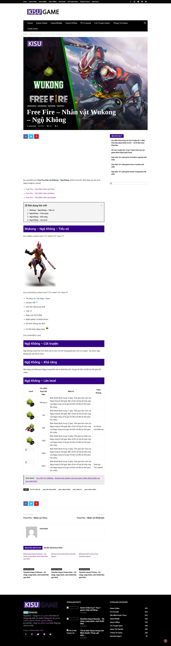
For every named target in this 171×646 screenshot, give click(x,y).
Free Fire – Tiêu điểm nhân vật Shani (40, 189)
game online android (64, 489)
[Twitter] (138, 1)
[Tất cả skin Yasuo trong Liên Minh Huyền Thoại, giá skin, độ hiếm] (72, 633)
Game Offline (53, 1)
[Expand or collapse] (101, 205)
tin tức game (43, 616)
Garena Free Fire (36, 34)
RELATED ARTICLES (33, 548)
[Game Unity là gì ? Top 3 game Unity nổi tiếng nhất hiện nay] (72, 611)
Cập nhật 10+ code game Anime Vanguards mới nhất (128, 173)
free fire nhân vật (35, 489)
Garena (34, 180)
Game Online (33, 1)
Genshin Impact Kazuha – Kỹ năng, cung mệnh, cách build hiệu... (92, 621)
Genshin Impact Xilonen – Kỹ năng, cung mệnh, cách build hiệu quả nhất (36, 574)
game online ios (77, 489)
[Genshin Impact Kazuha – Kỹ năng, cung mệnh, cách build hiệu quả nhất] (72, 622)
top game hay (43, 623)
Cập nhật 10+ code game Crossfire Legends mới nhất (129, 158)
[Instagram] (134, 1)
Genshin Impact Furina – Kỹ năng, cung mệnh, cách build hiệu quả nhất (91, 574)
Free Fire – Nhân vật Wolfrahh (90, 518)
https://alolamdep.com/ (33, 630)
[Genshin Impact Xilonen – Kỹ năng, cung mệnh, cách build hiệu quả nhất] (36, 561)
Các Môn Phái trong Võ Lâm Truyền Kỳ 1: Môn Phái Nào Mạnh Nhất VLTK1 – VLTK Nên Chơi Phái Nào (128, 143)
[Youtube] (146, 1)
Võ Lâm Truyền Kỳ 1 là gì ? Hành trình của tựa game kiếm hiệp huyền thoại (128, 151)
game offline (46, 620)
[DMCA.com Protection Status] (30, 613)
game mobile (34, 620)
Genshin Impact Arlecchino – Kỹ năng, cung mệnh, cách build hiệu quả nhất (63, 574)
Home (25, 1)
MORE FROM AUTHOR (53, 548)
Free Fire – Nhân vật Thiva (35, 518)
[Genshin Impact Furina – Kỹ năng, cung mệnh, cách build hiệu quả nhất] (91, 561)
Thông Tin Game (85, 1)
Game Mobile (43, 1)
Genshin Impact (29, 569)
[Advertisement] (105, 12)
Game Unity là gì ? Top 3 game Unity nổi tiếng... (90, 609)
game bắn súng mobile (49, 489)
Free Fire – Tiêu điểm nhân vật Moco (40, 193)
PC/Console (62, 1)
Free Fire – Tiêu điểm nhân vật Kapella (41, 197)
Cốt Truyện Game (73, 1)
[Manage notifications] (165, 641)
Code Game (95, 1)
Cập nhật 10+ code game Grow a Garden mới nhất (127, 166)
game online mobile (90, 489)
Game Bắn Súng (42, 106)
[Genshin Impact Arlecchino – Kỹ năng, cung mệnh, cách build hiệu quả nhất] (64, 561)
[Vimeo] (142, 1)
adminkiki (32, 126)
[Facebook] (130, 1)
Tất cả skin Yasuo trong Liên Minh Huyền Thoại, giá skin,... (92, 633)
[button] (145, 23)
